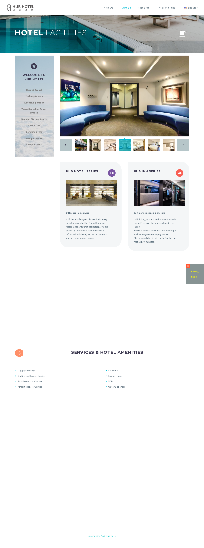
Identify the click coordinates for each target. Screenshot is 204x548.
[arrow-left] (66, 145)
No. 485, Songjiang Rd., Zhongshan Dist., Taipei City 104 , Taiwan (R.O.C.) (106, 521)
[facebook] (102, 504)
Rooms (145, 7)
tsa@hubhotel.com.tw (106, 529)
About (126, 7)
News (110, 7)
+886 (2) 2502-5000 (104, 525)
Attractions (167, 7)
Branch (194, 276)
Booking (195, 271)
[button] (188, 266)
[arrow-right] (183, 145)
